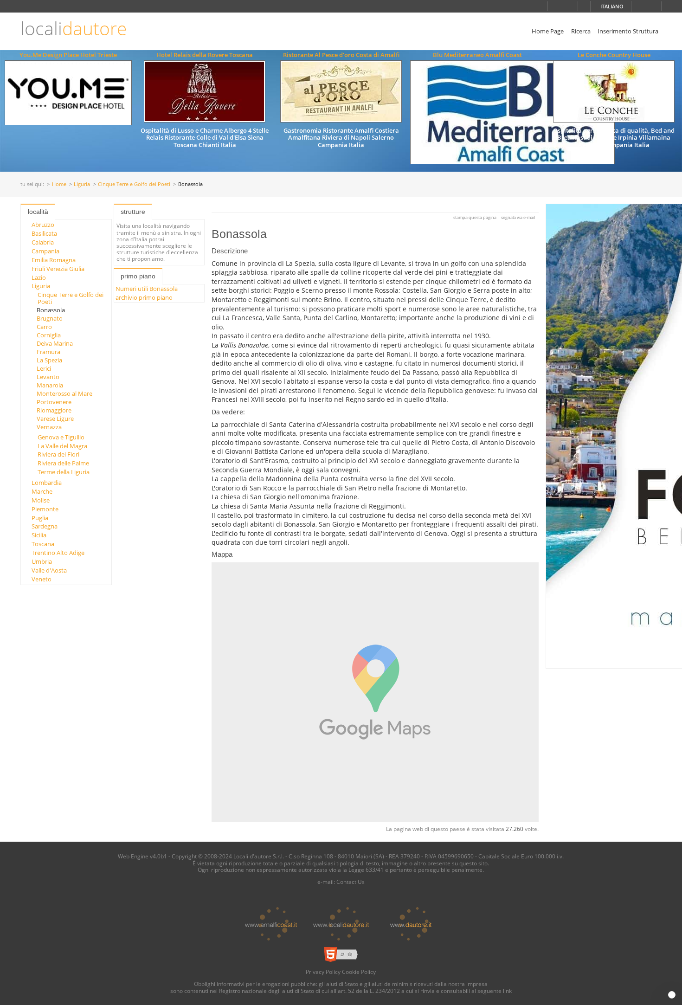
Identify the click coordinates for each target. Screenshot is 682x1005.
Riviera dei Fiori (58, 454)
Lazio (39, 277)
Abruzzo (43, 224)
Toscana (43, 544)
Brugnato (50, 318)
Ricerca (581, 31)
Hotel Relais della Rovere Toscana (204, 55)
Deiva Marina (55, 343)
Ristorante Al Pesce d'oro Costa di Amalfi (341, 55)
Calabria (43, 242)
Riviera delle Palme (63, 463)
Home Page (548, 31)
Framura (48, 351)
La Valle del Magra (62, 446)
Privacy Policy (323, 971)
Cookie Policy (359, 971)
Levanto (48, 377)
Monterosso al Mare (64, 393)
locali (73, 28)
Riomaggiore (54, 410)
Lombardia (47, 482)
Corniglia (49, 335)
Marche (42, 491)
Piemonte (45, 509)
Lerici (44, 368)
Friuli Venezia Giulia (58, 268)
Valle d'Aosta (49, 570)
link (507, 990)
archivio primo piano (144, 297)
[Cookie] (672, 995)
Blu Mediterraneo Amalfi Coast (477, 55)
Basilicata (44, 233)
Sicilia (39, 535)
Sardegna (45, 526)
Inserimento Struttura (628, 31)
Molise (41, 500)
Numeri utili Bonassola (147, 288)
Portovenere (54, 402)
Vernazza (49, 427)
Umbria (42, 561)
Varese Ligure (55, 418)
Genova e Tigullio (61, 437)
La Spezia (49, 360)
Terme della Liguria (64, 472)
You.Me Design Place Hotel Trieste (68, 55)
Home (59, 184)
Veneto (41, 579)
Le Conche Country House (614, 55)
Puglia (40, 518)
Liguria (82, 184)
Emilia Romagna (54, 260)
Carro (44, 326)
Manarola (50, 385)
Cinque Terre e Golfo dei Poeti (134, 184)
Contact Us (350, 881)
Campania (45, 251)
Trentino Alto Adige (58, 552)
